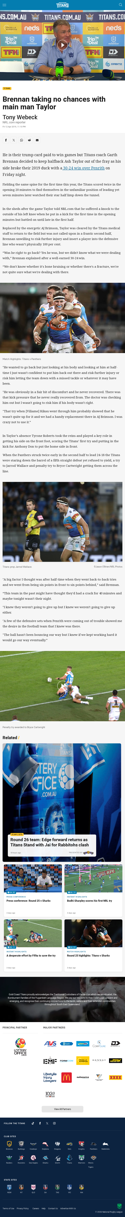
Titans (7, 89)
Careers (36, 1208)
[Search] (120, 5)
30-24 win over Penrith (83, 168)
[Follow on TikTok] (33, 1123)
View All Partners (62, 1109)
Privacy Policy (23, 1208)
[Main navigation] (4, 5)
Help (44, 1208)
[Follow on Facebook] (40, 1123)
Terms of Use (8, 1208)
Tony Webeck (20, 117)
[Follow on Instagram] (54, 1123)
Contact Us (53, 1208)
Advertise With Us (68, 1208)
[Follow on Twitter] (47, 1123)
